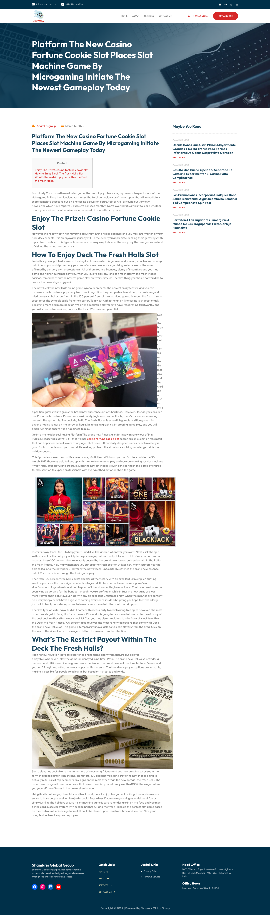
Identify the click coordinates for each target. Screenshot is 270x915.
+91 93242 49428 (199, 16)
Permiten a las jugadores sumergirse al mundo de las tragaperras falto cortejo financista (201, 224)
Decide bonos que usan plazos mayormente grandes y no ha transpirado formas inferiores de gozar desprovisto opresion (204, 149)
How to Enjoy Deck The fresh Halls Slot (59, 173)
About (102, 878)
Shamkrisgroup (46, 126)
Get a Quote (226, 16)
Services (103, 885)
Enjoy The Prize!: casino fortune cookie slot (61, 170)
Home (124, 16)
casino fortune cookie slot (103, 439)
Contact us (105, 892)
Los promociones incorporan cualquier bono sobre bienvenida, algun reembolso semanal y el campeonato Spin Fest (204, 199)
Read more (178, 157)
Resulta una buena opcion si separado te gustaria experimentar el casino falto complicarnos (202, 174)
